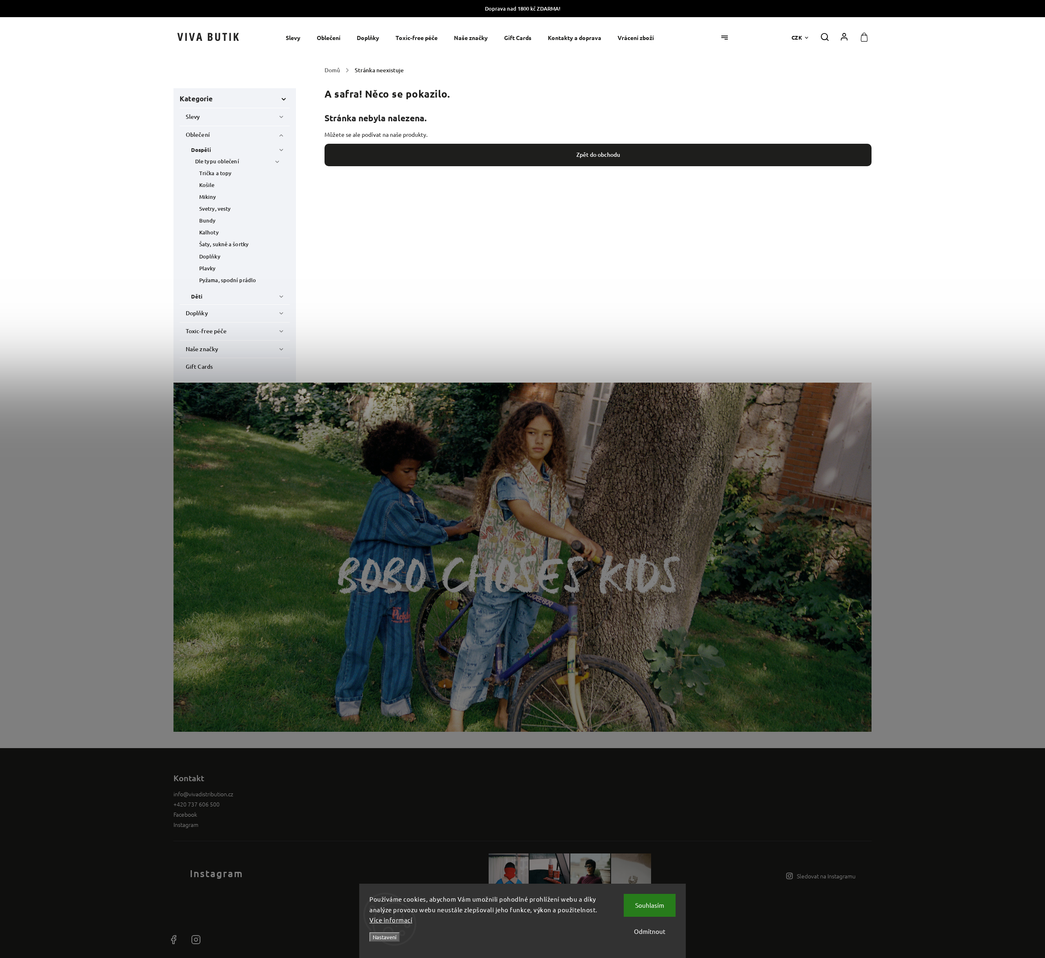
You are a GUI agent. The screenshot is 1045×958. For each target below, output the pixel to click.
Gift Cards (199, 366)
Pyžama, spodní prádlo (227, 280)
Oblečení (198, 134)
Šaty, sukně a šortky (224, 244)
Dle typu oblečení (217, 161)
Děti (196, 296)
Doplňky (209, 256)
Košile (207, 185)
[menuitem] (297, 37)
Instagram (185, 824)
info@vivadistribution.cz (203, 794)
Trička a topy (215, 173)
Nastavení (384, 936)
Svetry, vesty (215, 208)
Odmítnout (649, 931)
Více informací (390, 920)
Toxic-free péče (206, 331)
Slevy (193, 116)
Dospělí (201, 149)
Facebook (185, 814)
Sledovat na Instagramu (826, 876)
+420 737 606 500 (196, 804)
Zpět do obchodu (598, 154)
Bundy (207, 220)
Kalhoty (209, 232)
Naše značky (202, 349)
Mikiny (207, 197)
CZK (797, 37)
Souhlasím (649, 905)
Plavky (207, 268)
